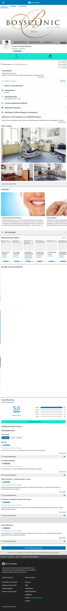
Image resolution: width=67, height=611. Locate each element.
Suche (4, 556)
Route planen (24, 64)
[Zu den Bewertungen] (17, 51)
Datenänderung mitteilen (9, 184)
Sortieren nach (5, 434)
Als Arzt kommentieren (9, 456)
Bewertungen (23, 6)
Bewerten (50, 57)
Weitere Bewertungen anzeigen (33, 548)
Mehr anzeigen (41, 77)
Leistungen (13, 6)
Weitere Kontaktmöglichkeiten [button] (13, 86)
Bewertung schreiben (35, 421)
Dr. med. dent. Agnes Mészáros (29, 556)
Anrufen (17, 57)
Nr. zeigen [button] (13, 81)
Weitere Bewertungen (7, 402)
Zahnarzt (11, 556)
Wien (17, 556)
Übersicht (4, 6)
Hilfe (63, 237)
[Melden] (65, 457)
